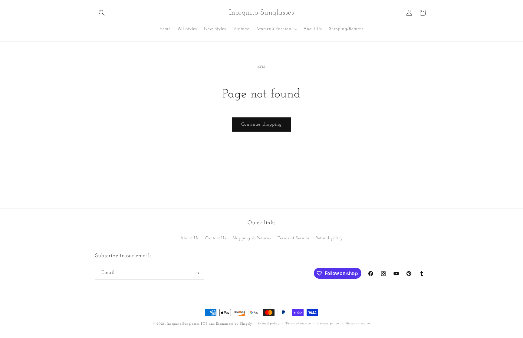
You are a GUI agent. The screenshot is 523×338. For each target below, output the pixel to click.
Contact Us (215, 238)
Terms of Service (294, 238)
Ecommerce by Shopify (234, 324)
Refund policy (329, 238)
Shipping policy (358, 323)
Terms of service (298, 323)
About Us (189, 238)
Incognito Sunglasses (183, 324)
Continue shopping (261, 124)
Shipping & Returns (251, 238)
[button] (101, 12)
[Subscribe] (197, 273)
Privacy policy (328, 323)
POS (204, 324)
